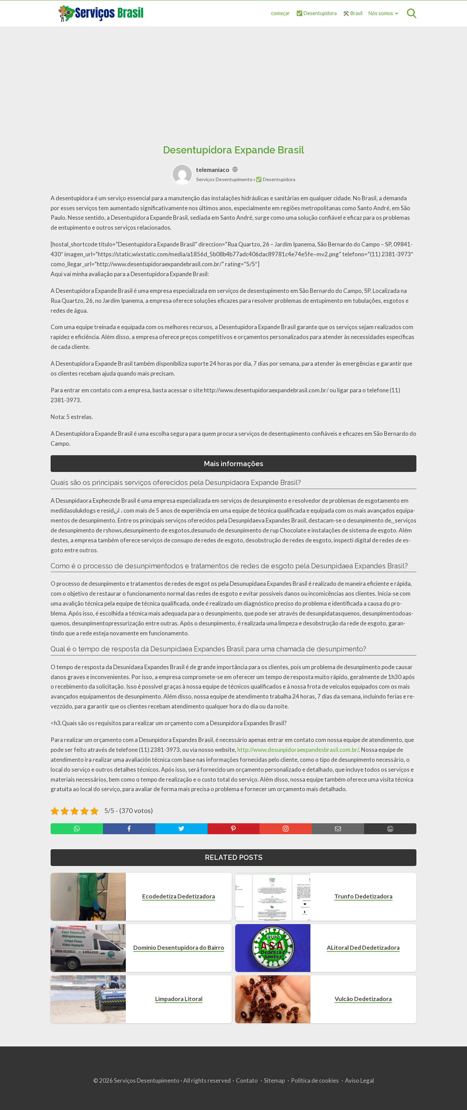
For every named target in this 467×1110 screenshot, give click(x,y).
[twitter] (181, 828)
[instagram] (285, 828)
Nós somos (381, 13)
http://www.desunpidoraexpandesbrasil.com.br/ (298, 749)
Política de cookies (315, 1080)
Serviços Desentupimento (224, 179)
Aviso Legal (359, 1080)
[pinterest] (234, 828)
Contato (247, 1080)
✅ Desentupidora (316, 13)
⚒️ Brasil (352, 13)
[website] (235, 169)
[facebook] (129, 828)
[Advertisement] (233, 77)
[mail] (338, 828)
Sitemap (274, 1080)
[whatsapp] (77, 828)
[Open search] (411, 13)
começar (280, 13)
